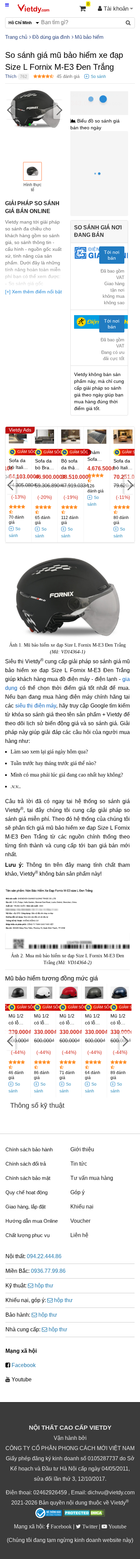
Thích (10, 76)
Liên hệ (79, 1235)
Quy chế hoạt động (26, 1192)
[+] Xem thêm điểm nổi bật (33, 291)
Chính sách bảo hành (29, 1149)
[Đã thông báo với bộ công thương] (48, 1513)
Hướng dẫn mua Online (31, 1221)
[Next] (58, 109)
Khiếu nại (81, 1206)
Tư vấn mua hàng (91, 1178)
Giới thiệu (82, 1149)
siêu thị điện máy (35, 706)
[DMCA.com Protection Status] (84, 1513)
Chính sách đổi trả (25, 1164)
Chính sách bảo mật (27, 1178)
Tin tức (78, 1164)
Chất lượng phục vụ (27, 1235)
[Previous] (10, 109)
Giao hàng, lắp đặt (25, 1206)
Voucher (80, 1221)
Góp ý (77, 1192)
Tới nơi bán (111, 255)
